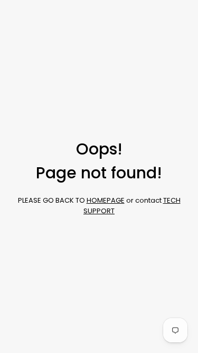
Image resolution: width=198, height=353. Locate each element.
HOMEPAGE (106, 200)
